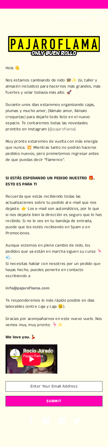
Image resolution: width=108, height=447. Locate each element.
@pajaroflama (61, 129)
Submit (54, 401)
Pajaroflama (54, 18)
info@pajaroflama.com (28, 288)
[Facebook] (31, 421)
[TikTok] (62, 421)
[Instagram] (46, 421)
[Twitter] (77, 421)
